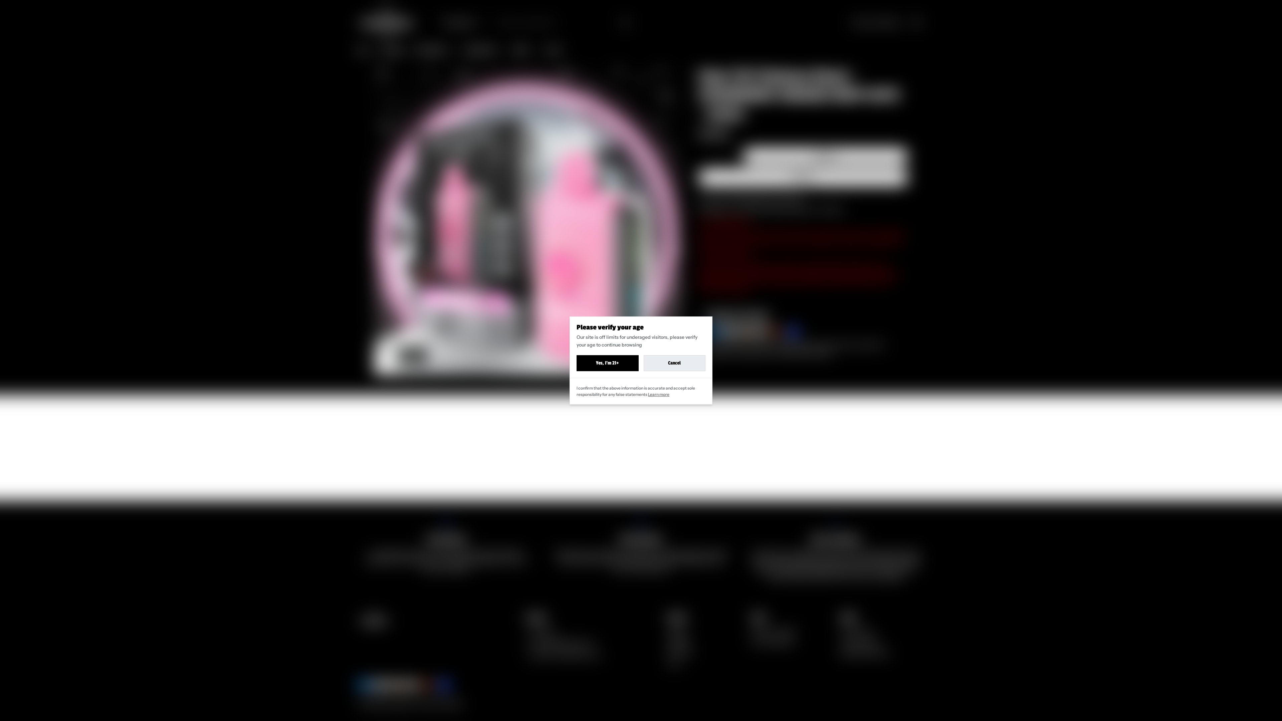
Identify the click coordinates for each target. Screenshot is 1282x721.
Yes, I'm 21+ (607, 363)
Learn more (658, 394)
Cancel (674, 363)
